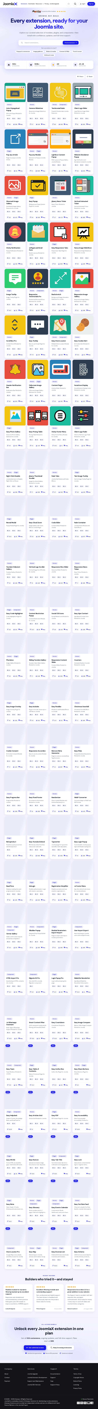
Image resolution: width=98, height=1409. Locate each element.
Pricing (47, 4)
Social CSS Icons (58, 613)
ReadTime (10, 886)
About (6, 1374)
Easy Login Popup (80, 842)
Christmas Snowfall (81, 707)
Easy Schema (79, 1252)
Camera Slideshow (36, 108)
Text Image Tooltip (81, 476)
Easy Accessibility (81, 1115)
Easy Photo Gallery (13, 432)
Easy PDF (55, 1115)
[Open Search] (75, 4)
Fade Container (80, 523)
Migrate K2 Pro (34, 978)
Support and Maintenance (35, 1381)
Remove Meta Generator (57, 752)
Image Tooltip (11, 294)
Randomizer (56, 797)
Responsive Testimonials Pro (35, 295)
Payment (7, 1381)
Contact (7, 1377)
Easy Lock (78, 1160)
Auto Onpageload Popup (13, 109)
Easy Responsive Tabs (60, 248)
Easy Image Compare (82, 1022)
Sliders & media (51, 51)
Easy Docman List (58, 1252)
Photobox (10, 660)
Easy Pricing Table (35, 432)
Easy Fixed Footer (35, 797)
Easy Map (32, 1252)
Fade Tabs (55, 476)
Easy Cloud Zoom (35, 523)
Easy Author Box (58, 1069)
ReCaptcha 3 (11, 842)
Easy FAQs (78, 751)
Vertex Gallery (11, 934)
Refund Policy (77, 1381)
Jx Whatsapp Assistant (11, 1023)
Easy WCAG (10, 1160)
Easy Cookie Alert (80, 341)
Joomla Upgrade (54, 4)
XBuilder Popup (34, 930)
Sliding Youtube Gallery (37, 660)
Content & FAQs (64, 51)
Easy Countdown (58, 1022)
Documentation (55, 1374)
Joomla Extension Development (37, 1377)
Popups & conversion (23, 51)
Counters (77, 660)
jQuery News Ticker (59, 201)
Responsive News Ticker (80, 568)
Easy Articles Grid (35, 1115)
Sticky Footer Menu (59, 432)
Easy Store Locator (59, 341)
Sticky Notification (13, 248)
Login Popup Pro (57, 978)
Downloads (31, 4)
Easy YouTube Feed (81, 1204)
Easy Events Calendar (60, 1207)
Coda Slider (56, 523)
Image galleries (38, 51)
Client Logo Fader (80, 432)
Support (53, 1377)
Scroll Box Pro (11, 341)
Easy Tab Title (57, 1160)
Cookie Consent (12, 751)
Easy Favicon (34, 1160)
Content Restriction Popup (36, 614)
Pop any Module (35, 155)
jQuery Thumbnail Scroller (35, 477)
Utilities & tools (49, 55)
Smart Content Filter (37, 1022)
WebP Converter (80, 797)
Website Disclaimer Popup (81, 156)
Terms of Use (77, 1374)
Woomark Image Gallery (12, 202)
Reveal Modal (11, 523)
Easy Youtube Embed (37, 842)
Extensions (24, 4)
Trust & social (77, 51)
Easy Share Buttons (81, 1069)
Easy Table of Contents (34, 1070)
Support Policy (55, 1385)
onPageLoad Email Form (35, 249)
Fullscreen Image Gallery (35, 386)
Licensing (76, 1385)
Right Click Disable (13, 476)
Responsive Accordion (37, 751)
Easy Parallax (56, 707)
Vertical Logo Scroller (37, 567)
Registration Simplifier (60, 886)
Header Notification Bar (13, 386)
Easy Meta (10, 1204)
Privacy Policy (77, 1388)
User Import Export (81, 930)
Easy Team (10, 1069)
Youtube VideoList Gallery (13, 568)
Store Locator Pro (13, 1252)
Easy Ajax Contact (81, 613)
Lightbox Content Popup (58, 156)
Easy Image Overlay (13, 707)
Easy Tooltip (33, 341)
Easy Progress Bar (13, 797)
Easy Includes (34, 707)
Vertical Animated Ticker (81, 202)
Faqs (51, 1381)
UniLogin (32, 886)
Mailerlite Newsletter (82, 978)
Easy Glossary (34, 1207)
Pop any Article (12, 155)
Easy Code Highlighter (14, 613)
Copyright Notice (78, 1377)
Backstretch (56, 294)
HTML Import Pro (12, 978)
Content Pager (57, 385)
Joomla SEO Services (33, 1385)
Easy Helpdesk (11, 1115)
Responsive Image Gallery (81, 295)
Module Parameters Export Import (59, 931)
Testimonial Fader (58, 108)
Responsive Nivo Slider (60, 567)
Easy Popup (33, 201)
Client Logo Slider (80, 108)
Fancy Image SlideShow (83, 248)
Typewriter (56, 842)
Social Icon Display (81, 385)
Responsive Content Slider (59, 661)
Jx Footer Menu (80, 886)
